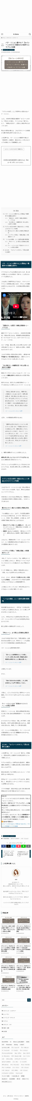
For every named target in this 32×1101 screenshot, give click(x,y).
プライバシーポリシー (19, 1095)
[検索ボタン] (30, 34)
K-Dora (16, 34)
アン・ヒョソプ (15, 1047)
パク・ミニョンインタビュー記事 (13, 445)
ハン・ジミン (16, 1067)
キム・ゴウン (18, 1053)
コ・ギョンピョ (5, 1056)
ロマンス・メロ (7, 1024)
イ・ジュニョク (5, 1050)
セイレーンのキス (15, 838)
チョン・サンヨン (25, 1064)
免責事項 (27, 1095)
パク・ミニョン (24, 838)
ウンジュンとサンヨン (7, 1053)
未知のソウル (25, 1079)
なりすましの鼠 (5, 1047)
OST (3, 1044)
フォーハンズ (19, 1073)
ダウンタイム (5, 1064)
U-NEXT (22, 1044)
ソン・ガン (15, 1061)
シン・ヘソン (26, 1056)
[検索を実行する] (29, 1000)
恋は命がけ (4, 1079)
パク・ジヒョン (5, 1070)
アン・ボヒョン (25, 1047)
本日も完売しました (7, 1081)
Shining (16, 1044)
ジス (3, 1059)
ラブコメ (5, 1021)
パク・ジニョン (25, 1067)
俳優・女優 (6, 1028)
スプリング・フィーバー (20, 1059)
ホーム (4, 1095)
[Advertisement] (16, 16)
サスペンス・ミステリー (8, 49)
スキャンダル (9, 1059)
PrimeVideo (6, 838)
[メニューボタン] (2, 34)
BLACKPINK (5, 1041)
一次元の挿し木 (15, 1076)
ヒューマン (6, 1014)
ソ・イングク (23, 1061)
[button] (3, 846)
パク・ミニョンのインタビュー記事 (13, 411)
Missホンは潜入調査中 (18, 1041)
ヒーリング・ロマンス (9, 1017)
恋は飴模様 (12, 1079)
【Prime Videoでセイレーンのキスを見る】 (16, 154)
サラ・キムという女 (16, 1056)
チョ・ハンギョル (6, 1067)
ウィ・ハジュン (24, 1050)
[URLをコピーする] (28, 846)
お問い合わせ (10, 1095)
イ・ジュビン (15, 1050)
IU (10, 1041)
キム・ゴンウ (26, 1053)
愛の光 (18, 1079)
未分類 (5, 1031)
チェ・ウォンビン (14, 1064)
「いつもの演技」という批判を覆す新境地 (17, 239)
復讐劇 (22, 1076)
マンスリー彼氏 (5, 1076)
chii (16, 879)
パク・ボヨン (15, 1070)
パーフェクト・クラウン (8, 1073)
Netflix (27, 1041)
